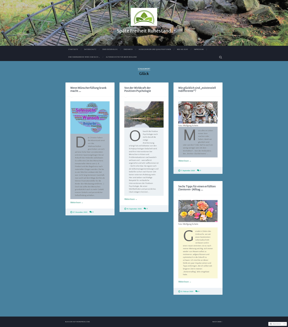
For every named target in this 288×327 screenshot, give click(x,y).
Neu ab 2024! (182, 49)
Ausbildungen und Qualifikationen (155, 49)
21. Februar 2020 (187, 292)
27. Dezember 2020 (80, 212)
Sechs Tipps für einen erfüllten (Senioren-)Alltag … (197, 188)
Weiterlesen (76, 202)
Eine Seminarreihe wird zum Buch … (84, 57)
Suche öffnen (220, 57)
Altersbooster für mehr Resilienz (121, 57)
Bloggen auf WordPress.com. (77, 322)
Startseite (73, 49)
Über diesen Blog (110, 49)
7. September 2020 (188, 171)
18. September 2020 (134, 209)
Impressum (199, 49)
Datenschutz (90, 49)
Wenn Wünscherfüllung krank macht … (88, 89)
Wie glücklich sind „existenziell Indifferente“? (197, 89)
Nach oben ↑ (218, 322)
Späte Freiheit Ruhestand (144, 31)
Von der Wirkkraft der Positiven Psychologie (137, 89)
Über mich (128, 49)
